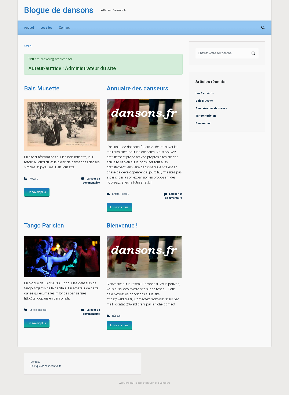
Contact (35, 361)
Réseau (34, 178)
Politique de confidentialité (45, 366)
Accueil (28, 46)
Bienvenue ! (122, 225)
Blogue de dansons (59, 10)
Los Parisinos (204, 93)
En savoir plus (37, 192)
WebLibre (124, 382)
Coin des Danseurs (159, 382)
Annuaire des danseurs (137, 88)
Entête (115, 193)
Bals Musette (41, 88)
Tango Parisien (44, 225)
